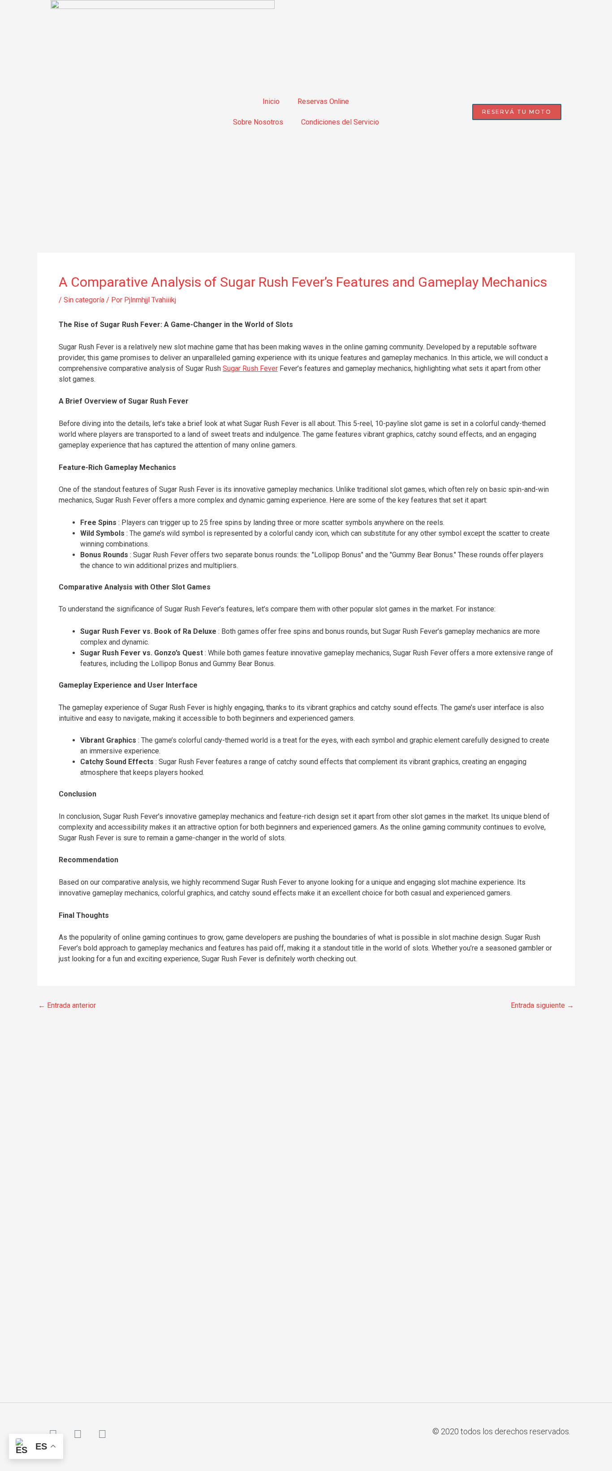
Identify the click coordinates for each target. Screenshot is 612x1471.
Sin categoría (84, 300)
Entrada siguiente (542, 1005)
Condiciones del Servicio (340, 122)
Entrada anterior (67, 1005)
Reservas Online (323, 101)
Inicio (271, 101)
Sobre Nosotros (258, 122)
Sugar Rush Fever (250, 368)
